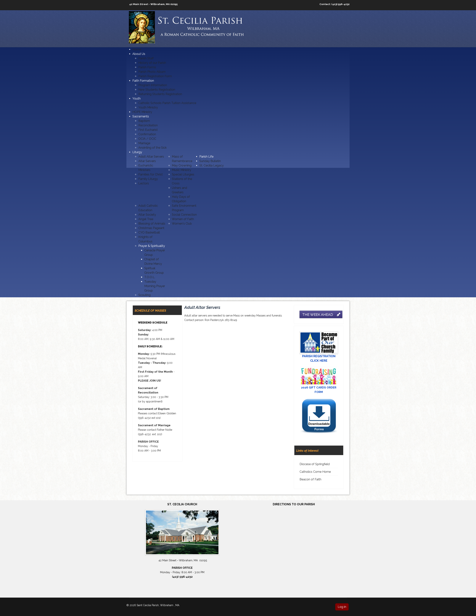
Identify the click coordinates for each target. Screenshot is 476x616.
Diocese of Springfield (315, 464)
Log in (342, 607)
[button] (138, 54)
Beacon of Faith (310, 479)
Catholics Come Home (315, 471)
